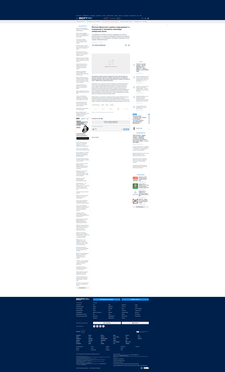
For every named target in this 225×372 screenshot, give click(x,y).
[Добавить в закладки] (126, 45)
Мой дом (110, 312)
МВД (107, 104)
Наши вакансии (79, 310)
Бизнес (94, 306)
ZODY (138, 15)
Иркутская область (96, 104)
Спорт (136, 306)
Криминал (110, 306)
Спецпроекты (138, 316)
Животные (95, 316)
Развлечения (124, 316)
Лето (109, 310)
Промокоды (92, 15)
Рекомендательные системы (118, 362)
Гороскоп (120, 15)
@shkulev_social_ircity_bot (124, 355)
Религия (123, 318)
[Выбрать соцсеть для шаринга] (129, 45)
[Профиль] (148, 18)
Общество (124, 304)
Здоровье (95, 318)
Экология (137, 312)
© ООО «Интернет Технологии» (94, 368)
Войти (96, 129)
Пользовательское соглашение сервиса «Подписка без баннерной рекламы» (126, 363)
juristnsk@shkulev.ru (103, 363)
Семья (136, 304)
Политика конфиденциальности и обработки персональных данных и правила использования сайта (130, 365)
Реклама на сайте (79, 306)
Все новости (79, 15)
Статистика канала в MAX (81, 316)
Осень (123, 308)
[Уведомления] (145, 18)
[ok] (103, 326)
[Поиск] (142, 18)
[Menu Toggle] (76, 18)
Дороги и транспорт (97, 312)
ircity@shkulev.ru (89, 362)
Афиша (115, 15)
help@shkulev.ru (83, 364)
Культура (110, 308)
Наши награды (79, 308)
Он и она (123, 306)
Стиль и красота (138, 308)
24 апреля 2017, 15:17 (95, 42)
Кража (103, 104)
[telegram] (94, 326)
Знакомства (98, 15)
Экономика (137, 314)
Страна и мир (138, 310)
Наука (109, 314)
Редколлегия (133, 15)
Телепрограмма (110, 15)
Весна (94, 308)
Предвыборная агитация (81, 314)
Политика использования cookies (118, 360)
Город (94, 310)
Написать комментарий (100, 45)
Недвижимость (85, 15)
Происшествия (125, 312)
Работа (123, 314)
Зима (109, 304)
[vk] (97, 326)
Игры (141, 15)
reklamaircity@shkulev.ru (135, 354)
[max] (100, 326)
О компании (78, 304)
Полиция (111, 104)
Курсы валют (126, 15)
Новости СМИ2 (95, 137)
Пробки (112, 18)
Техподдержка (79, 312)
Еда (94, 314)
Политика (124, 310)
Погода (104, 15)
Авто (94, 304)
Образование (111, 318)
